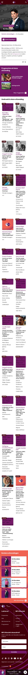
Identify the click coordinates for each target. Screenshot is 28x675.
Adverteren (19, 615)
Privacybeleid (19, 661)
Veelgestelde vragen (19, 625)
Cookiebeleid (4, 666)
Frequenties (4, 615)
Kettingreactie (16, 54)
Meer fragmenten (19, 92)
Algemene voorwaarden (8, 661)
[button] (25, 672)
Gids (2, 618)
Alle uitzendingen (19, 600)
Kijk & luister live (5, 621)
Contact (18, 621)
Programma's (5, 624)
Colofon (18, 618)
